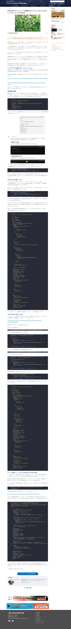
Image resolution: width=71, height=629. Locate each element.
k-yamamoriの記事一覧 (25, 582)
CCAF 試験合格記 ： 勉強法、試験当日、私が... (60, 34)
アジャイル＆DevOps (14, 5)
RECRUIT (38, 618)
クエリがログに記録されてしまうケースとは (57, 44)
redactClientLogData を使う (56, 48)
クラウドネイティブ (24, 5)
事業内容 (38, 613)
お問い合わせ (61, 3)
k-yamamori (17, 579)
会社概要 (38, 612)
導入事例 (38, 615)
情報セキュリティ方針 (40, 621)
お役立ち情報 (53, 3)
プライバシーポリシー (40, 623)
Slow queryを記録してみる (55, 46)
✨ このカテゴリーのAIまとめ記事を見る (27, 573)
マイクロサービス (43, 5)
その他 (58, 5)
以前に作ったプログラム (13, 94)
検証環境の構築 (54, 45)
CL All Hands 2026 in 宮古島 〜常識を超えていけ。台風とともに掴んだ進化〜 (58, 19)
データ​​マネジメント (34, 5)
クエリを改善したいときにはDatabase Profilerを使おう (57, 50)
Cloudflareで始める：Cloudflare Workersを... (60, 38)
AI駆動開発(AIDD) (52, 5)
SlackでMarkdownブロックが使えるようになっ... (60, 30)
